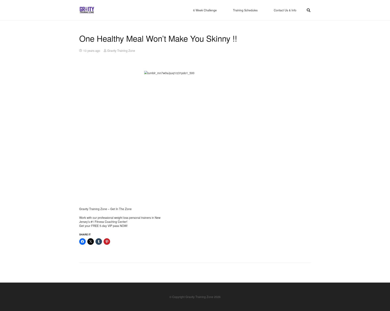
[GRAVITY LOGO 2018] (87, 10)
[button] (308, 10)
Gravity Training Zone (121, 51)
